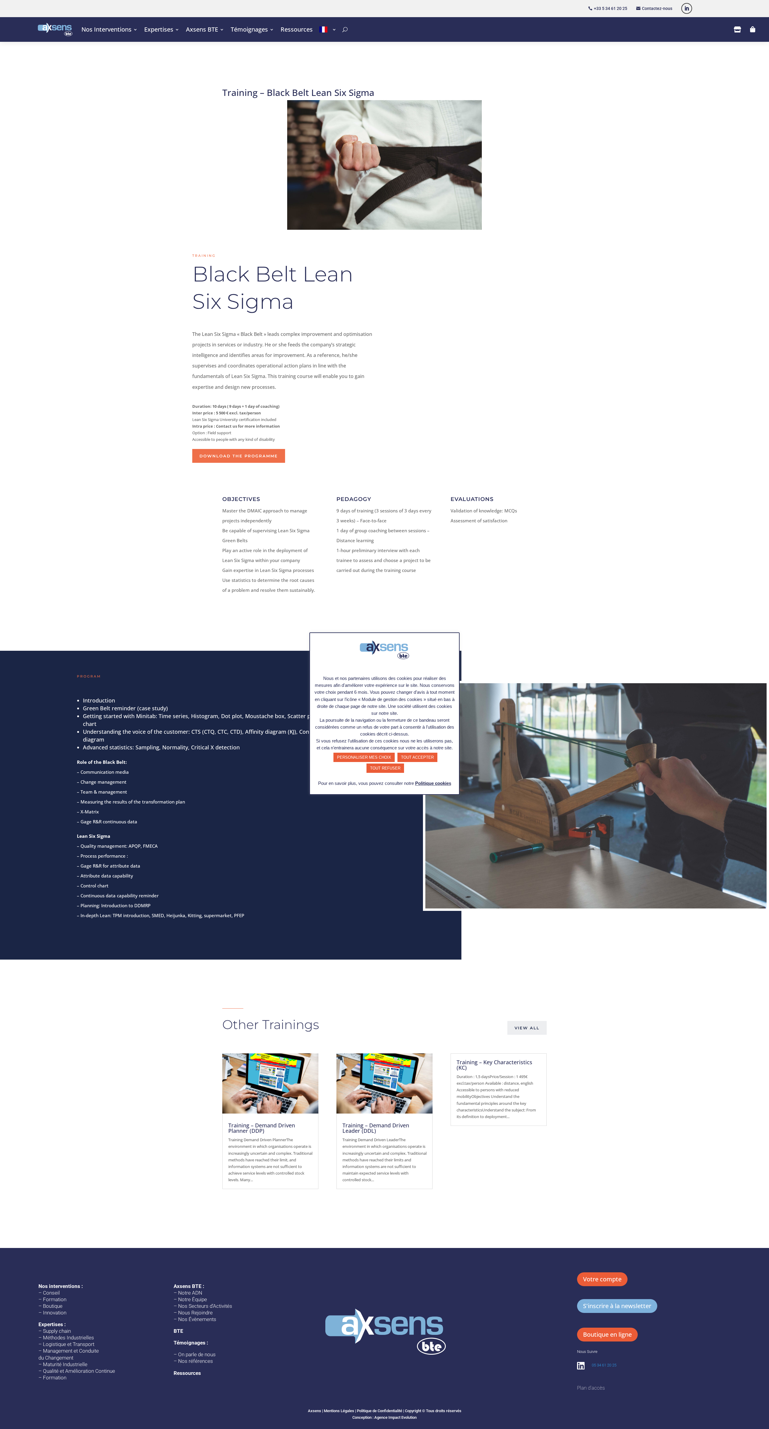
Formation (54, 1299)
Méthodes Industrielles (68, 1338)
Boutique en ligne (607, 1334)
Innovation (54, 1313)
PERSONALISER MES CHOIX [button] (364, 757)
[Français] (327, 29)
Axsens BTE (202, 29)
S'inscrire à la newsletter (617, 1306)
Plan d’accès (591, 1388)
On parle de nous (197, 1354)
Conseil (51, 1293)
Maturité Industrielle (65, 1364)
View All (527, 1027)
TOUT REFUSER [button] (385, 768)
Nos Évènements (197, 1319)
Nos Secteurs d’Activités (205, 1306)
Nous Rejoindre (195, 1313)
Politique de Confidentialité (379, 1411)
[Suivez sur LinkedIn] (686, 8)
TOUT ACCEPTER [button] (417, 757)
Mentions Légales (339, 1411)
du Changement (55, 1358)
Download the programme (238, 455)
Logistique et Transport (68, 1344)
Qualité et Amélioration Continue (79, 1371)
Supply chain (57, 1331)
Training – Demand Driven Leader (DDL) (375, 1128)
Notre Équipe (192, 1299)
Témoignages (249, 29)
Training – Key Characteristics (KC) (494, 1065)
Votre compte (602, 1279)
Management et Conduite (71, 1351)
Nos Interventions (106, 29)
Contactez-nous (657, 8)
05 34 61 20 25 (604, 1365)
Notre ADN (190, 1293)
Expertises (158, 29)
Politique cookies (433, 783)
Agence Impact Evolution (395, 1417)
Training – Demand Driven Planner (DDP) (261, 1128)
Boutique (52, 1306)
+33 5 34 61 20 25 (610, 8)
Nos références (195, 1361)
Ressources (297, 29)
